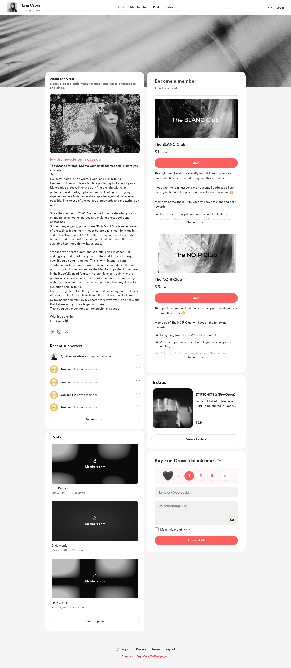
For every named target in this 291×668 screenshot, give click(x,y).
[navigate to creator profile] (12, 7)
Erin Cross (31, 5)
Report (170, 649)
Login (280, 7)
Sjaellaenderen (76, 356)
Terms (156, 649)
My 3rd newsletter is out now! (77, 159)
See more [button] (193, 222)
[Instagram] (59, 332)
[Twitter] (66, 332)
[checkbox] (170, 529)
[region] (196, 222)
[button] (121, 7)
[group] (196, 164)
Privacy (141, 649)
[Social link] (52, 332)
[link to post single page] (95, 469)
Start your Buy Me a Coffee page (144, 656)
